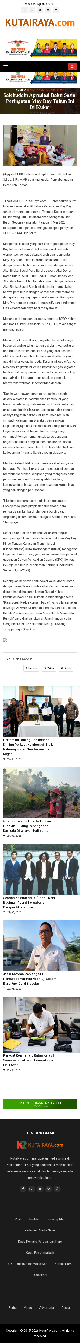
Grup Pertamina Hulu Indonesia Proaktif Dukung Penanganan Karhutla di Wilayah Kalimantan (27, 826)
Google (67, 668)
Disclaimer (40, 1275)
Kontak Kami (63, 1264)
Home (20, 89)
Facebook (32, 668)
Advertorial (46, 1308)
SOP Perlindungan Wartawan (27, 1264)
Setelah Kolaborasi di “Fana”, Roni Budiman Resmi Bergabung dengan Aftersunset (29, 902)
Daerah (66, 1308)
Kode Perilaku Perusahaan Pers (40, 1241)
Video (28, 1308)
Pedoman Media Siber (40, 1230)
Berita (13, 1308)
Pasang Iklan (56, 1219)
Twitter (50, 668)
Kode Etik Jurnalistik (40, 1253)
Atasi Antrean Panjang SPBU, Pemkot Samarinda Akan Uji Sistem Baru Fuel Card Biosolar (29, 978)
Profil (18, 1219)
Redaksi (34, 1219)
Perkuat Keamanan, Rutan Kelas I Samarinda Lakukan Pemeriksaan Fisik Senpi (28, 1060)
